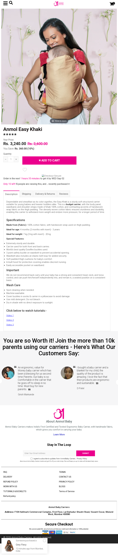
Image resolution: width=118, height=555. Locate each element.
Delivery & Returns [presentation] (45, 193)
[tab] (11, 194)
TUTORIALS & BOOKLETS (14, 491)
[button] (10, 134)
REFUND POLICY (10, 482)
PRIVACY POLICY (66, 482)
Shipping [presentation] (26, 193)
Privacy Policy (81, 459)
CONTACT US (65, 477)
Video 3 (10, 324)
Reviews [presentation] (63, 193)
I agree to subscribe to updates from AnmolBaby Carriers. (60, 459)
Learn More (59, 434)
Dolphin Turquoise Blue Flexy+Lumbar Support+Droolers (27, 547)
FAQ (5, 472)
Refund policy (9, 496)
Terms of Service (67, 491)
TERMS (62, 472)
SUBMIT (85, 453)
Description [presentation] (11, 194)
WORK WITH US (10, 486)
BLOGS (62, 486)
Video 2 (10, 320)
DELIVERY (7, 477)
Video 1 (10, 315)
